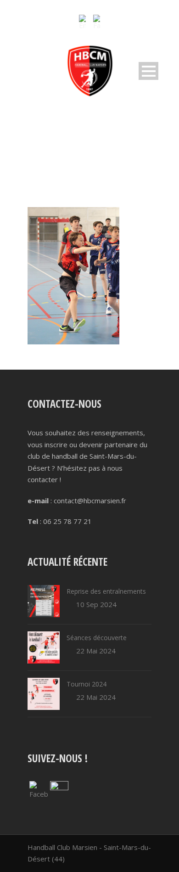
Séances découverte (97, 637)
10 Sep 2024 (96, 604)
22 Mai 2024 (96, 650)
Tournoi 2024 (86, 684)
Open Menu (148, 71)
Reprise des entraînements (106, 591)
